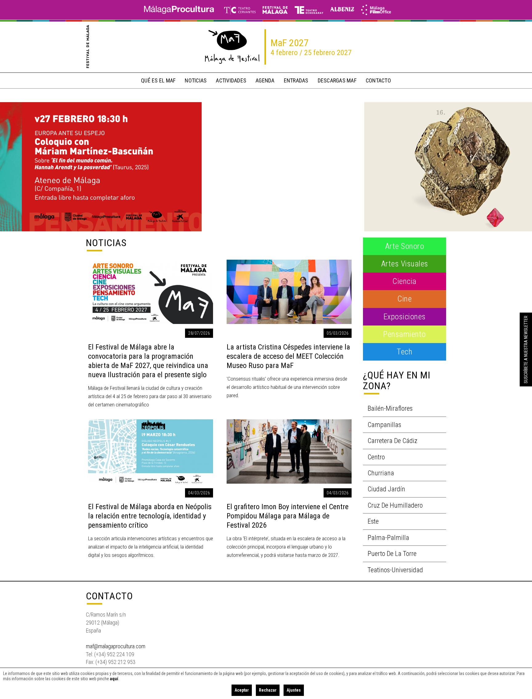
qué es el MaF (158, 80)
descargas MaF (337, 80)
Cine (404, 298)
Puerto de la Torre (392, 553)
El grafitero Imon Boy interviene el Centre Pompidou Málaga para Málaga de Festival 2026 (288, 515)
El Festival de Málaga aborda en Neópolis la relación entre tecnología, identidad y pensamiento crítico (150, 515)
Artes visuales (404, 263)
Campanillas (384, 425)
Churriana (381, 473)
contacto (378, 80)
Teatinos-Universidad (395, 570)
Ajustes (294, 690)
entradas (296, 80)
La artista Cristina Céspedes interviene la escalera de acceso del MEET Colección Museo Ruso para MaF (288, 356)
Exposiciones (405, 316)
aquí (114, 678)
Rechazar (267, 690)
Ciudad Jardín (386, 489)
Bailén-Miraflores (390, 408)
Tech (404, 351)
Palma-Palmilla (388, 537)
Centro (376, 457)
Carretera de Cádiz (392, 441)
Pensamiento (404, 334)
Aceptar (242, 690)
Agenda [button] (265, 80)
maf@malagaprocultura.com (115, 646)
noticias (196, 80)
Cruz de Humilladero (395, 505)
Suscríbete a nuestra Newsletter (525, 349)
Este (373, 521)
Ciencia (405, 281)
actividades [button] (231, 80)
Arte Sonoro (404, 246)
